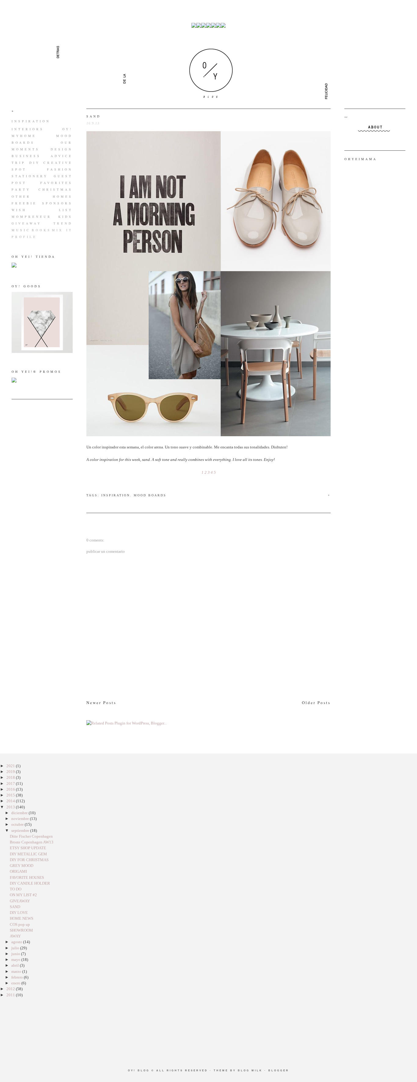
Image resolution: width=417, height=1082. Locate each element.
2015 (11, 795)
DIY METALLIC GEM (28, 854)
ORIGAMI (18, 871)
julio (15, 948)
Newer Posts (101, 702)
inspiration (31, 121)
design (62, 149)
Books (41, 230)
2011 (11, 995)
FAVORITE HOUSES (27, 877)
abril (15, 965)
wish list (42, 210)
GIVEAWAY (20, 901)
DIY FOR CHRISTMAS (29, 859)
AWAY (15, 936)
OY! (67, 129)
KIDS (65, 216)
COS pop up (20, 924)
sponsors (57, 203)
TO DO (15, 889)
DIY (34, 162)
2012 (11, 989)
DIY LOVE (19, 912)
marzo (16, 971)
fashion (60, 169)
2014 (11, 801)
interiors (28, 129)
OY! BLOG (139, 1070)
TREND (63, 223)
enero (16, 983)
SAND (93, 116)
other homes (42, 196)
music (21, 230)
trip (19, 162)
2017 (11, 783)
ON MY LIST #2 (23, 895)
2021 (11, 766)
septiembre (20, 830)
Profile (24, 237)
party (21, 189)
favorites (56, 183)
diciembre (20, 813)
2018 (11, 777)
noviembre (20, 818)
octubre (18, 824)
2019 (11, 771)
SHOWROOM (21, 930)
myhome (24, 136)
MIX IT (62, 230)
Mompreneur (32, 216)
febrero (17, 977)
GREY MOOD (21, 865)
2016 (11, 789)
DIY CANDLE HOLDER (30, 883)
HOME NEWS (21, 918)
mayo (16, 959)
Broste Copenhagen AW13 (31, 842)
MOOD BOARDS (150, 495)
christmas (55, 189)
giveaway (27, 223)
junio (16, 953)
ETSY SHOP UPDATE (28, 848)
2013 (11, 807)
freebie (24, 203)
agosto (17, 942)
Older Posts (316, 702)
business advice (42, 156)
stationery (30, 176)
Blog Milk (250, 1070)
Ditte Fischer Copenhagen (31, 836)
